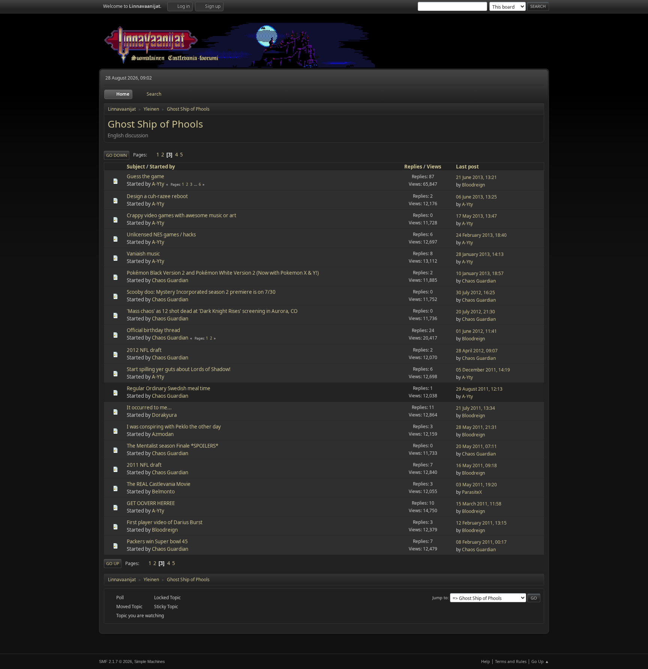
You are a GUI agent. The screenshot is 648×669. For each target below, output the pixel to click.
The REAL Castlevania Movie (158, 484)
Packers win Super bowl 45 (157, 541)
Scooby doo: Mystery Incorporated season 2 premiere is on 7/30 (201, 292)
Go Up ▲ (540, 661)
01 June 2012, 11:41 (476, 331)
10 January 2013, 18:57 (480, 273)
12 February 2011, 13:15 (481, 523)
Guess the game (145, 176)
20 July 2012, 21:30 (475, 311)
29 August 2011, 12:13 (479, 389)
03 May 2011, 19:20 (476, 484)
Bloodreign (473, 185)
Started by (162, 166)
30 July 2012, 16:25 (475, 292)
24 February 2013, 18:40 (481, 235)
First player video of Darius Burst (164, 522)
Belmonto (163, 491)
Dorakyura (164, 415)
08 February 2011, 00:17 (481, 542)
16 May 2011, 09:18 (476, 465)
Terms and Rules (510, 661)
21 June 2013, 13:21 (476, 177)
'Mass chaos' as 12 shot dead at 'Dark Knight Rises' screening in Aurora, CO (212, 311)
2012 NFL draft (144, 350)
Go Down (116, 155)
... (196, 184)
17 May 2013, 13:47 (476, 216)
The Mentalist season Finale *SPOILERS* (172, 445)
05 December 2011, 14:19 (483, 370)
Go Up (112, 563)
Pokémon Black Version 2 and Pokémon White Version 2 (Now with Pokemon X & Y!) (223, 272)
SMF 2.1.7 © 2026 (115, 661)
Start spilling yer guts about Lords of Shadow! (179, 369)
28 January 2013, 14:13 (480, 254)
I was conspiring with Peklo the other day (174, 426)
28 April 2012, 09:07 (477, 350)
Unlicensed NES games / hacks (161, 234)
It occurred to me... (149, 407)
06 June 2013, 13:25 (476, 197)
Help (485, 661)
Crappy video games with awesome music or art (181, 215)
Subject (136, 166)
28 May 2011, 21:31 (476, 427)
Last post (467, 166)
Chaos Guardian (170, 280)
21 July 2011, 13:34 (475, 408)
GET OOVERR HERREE (151, 503)
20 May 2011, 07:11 (476, 446)
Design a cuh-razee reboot (157, 196)
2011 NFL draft (144, 465)
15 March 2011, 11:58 (478, 504)
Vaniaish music (143, 253)
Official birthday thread (153, 330)
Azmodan (163, 434)
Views (434, 166)
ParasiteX (472, 492)
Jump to (440, 597)
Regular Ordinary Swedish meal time (168, 388)
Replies (413, 166)
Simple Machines (149, 661)
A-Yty (158, 183)
